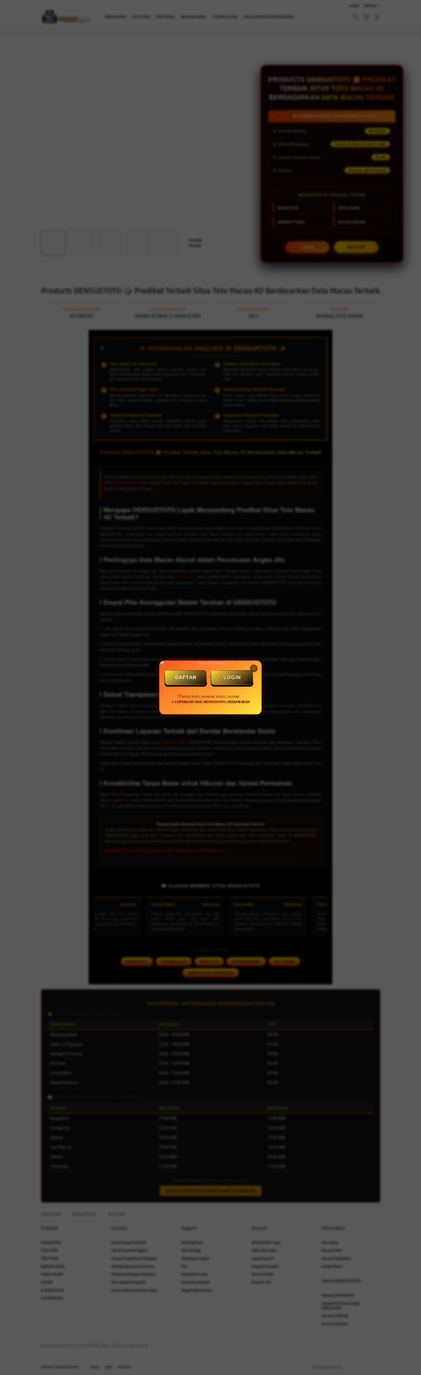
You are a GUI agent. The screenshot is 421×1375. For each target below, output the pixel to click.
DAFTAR (186, 677)
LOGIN (232, 677)
